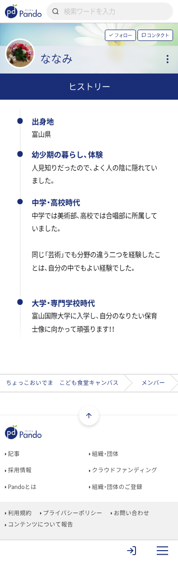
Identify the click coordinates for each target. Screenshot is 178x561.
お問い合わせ (130, 513)
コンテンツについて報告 (39, 524)
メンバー (153, 382)
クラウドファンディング (123, 470)
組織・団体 (104, 453)
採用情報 (19, 470)
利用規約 (19, 513)
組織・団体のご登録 (116, 487)
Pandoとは (21, 487)
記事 (13, 453)
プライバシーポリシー (72, 513)
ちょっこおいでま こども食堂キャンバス (62, 382)
